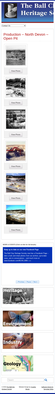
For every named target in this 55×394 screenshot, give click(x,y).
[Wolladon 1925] (16, 97)
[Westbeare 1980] (16, 192)
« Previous (21, 282)
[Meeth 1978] (16, 161)
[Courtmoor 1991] (16, 224)
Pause (29, 282)
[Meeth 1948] (16, 129)
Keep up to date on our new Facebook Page (21, 250)
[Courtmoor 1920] (16, 65)
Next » (36, 282)
